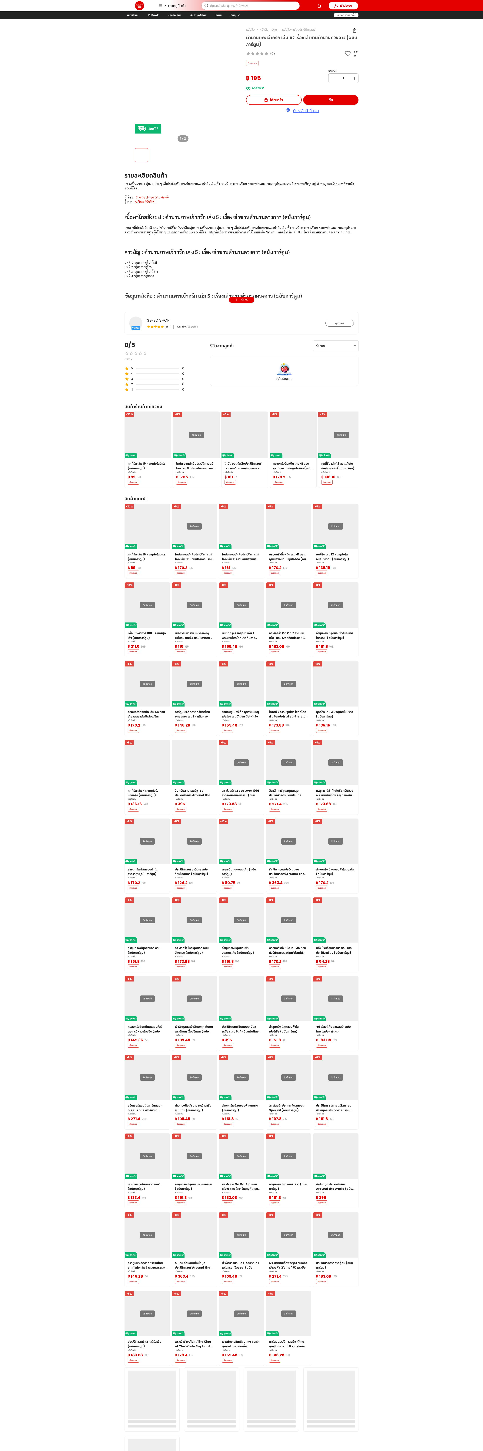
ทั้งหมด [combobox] (320, 346)
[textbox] (241, 278)
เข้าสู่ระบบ (346, 5)
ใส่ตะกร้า (276, 100)
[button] (346, 15)
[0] (319, 5)
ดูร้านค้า (339, 323)
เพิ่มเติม (244, 299)
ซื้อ (330, 100)
